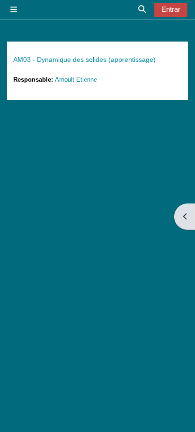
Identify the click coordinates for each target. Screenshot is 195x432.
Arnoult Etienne (76, 79)
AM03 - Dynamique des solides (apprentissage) (84, 59)
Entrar (170, 9)
